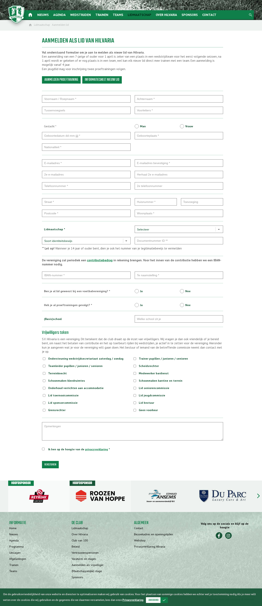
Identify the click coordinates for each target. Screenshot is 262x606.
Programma (16, 546)
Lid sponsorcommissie (63, 403)
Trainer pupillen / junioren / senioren (163, 358)
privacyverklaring (96, 449)
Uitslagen (15, 553)
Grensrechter (57, 410)
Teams (118, 15)
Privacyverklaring (132, 600)
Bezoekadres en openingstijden (153, 534)
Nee (188, 291)
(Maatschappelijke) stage (87, 571)
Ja (141, 291)
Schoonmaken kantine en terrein (160, 380)
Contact (209, 15)
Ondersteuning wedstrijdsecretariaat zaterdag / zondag (85, 358)
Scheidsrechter (149, 366)
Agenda (59, 15)
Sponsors (190, 15)
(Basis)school (53, 319)
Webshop (140, 540)
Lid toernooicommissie (63, 395)
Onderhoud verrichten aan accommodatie (76, 388)
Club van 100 (80, 540)
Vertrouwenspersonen (85, 553)
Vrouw (189, 126)
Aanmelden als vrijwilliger (88, 565)
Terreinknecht (57, 373)
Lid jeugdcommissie (152, 395)
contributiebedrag (100, 260)
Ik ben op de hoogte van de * (79, 449)
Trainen (101, 15)
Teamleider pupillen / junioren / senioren (75, 366)
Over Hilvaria (166, 15)
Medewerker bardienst (154, 373)
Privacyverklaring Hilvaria (149, 546)
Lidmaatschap (139, 15)
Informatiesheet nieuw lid (102, 80)
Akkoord (157, 600)
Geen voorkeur (148, 410)
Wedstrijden (80, 15)
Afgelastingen (17, 559)
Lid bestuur (146, 403)
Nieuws (43, 15)
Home (13, 528)
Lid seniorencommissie (154, 388)
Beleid (76, 546)
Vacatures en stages (84, 559)
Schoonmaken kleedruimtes (66, 380)
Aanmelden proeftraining (61, 80)
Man (143, 126)
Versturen (50, 464)
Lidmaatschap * (54, 229)
